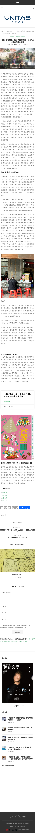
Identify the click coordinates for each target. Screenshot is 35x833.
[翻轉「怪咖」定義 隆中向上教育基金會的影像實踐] (4, 738)
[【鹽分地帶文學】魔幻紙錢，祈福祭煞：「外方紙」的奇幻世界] (17, 560)
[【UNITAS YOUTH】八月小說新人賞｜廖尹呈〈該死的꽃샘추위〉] (4, 748)
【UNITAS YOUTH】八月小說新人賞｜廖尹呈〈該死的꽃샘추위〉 (20, 748)
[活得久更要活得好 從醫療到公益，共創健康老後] (4, 729)
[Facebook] (11, 816)
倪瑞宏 (16, 45)
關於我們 (9, 823)
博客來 (4, 493)
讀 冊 (4, 501)
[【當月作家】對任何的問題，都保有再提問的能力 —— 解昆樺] (4, 719)
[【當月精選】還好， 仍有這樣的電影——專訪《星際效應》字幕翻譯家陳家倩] (4, 758)
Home (17, 2)
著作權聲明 (21, 826)
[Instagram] (15, 816)
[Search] (33, 8)
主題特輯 (9, 31)
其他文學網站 (17, 823)
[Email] (23, 816)
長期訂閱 (13, 826)
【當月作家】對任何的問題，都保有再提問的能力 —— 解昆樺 (20, 719)
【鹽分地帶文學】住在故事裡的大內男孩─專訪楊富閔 (17, 395)
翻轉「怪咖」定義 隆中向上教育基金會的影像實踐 (20, 738)
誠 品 (4, 498)
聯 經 (4, 495)
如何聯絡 (26, 823)
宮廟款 (2, 515)
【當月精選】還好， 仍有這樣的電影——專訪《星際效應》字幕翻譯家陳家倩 (20, 758)
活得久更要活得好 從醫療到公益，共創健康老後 (20, 728)
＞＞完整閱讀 (7, 401)
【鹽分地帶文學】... (17, 574)
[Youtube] (19, 816)
